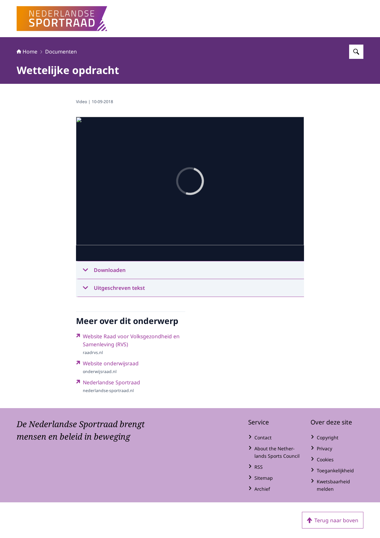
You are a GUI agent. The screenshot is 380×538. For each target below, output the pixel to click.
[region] (190, 189)
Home (30, 51)
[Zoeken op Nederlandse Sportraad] (356, 52)
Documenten (61, 51)
